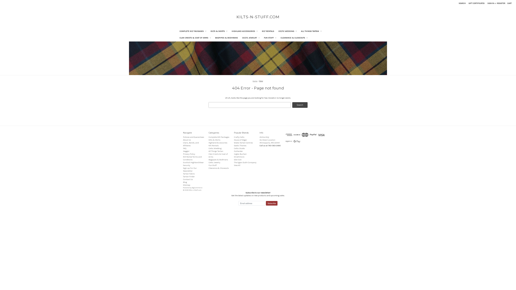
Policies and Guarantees (193, 137)
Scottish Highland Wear (193, 162)
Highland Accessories (243, 31)
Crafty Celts (239, 137)
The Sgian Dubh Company (245, 162)
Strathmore (239, 157)
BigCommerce (197, 188)
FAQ (184, 148)
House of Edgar (240, 140)
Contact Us (188, 179)
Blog (185, 182)
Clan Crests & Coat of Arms (194, 38)
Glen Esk (237, 160)
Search (462, 3)
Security (186, 165)
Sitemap (186, 185)
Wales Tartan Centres (243, 143)
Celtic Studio (239, 148)
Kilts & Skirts (218, 31)
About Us (187, 140)
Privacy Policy (189, 154)
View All (237, 165)
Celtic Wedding (286, 31)
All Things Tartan (310, 31)
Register (501, 3)
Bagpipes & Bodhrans (226, 38)
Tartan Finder (189, 176)
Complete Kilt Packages (192, 31)
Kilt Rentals (268, 31)
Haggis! (186, 151)
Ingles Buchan (240, 154)
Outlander (238, 151)
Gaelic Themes (240, 145)
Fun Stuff (269, 38)
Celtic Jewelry (249, 38)
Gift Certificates (477, 3)
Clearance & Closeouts (293, 38)
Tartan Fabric (189, 174)
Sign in (491, 3)
